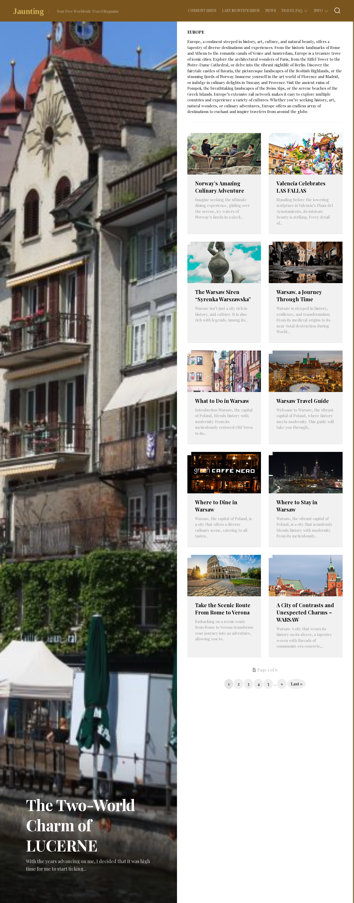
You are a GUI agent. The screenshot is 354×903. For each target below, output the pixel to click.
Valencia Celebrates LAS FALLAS (301, 187)
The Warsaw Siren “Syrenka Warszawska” (223, 295)
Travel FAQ (291, 10)
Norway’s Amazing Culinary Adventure (219, 187)
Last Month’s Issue (241, 10)
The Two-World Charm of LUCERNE (80, 824)
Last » (296, 684)
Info (318, 10)
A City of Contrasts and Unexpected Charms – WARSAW (305, 612)
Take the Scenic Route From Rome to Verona (222, 608)
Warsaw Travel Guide (303, 400)
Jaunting (28, 11)
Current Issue (202, 10)
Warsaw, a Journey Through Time (299, 295)
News (270, 10)
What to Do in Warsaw (222, 400)
